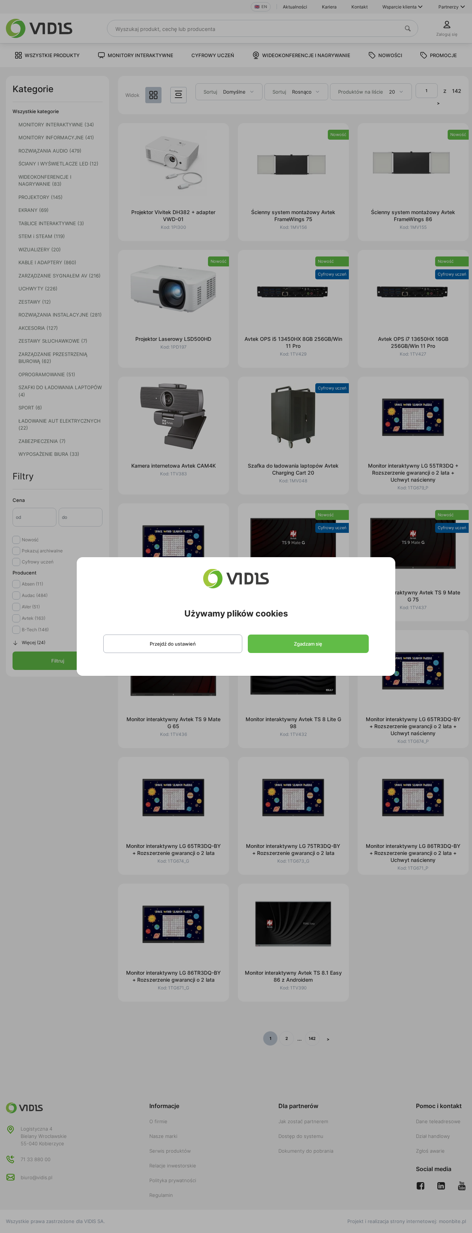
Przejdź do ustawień (173, 644)
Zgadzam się (308, 644)
